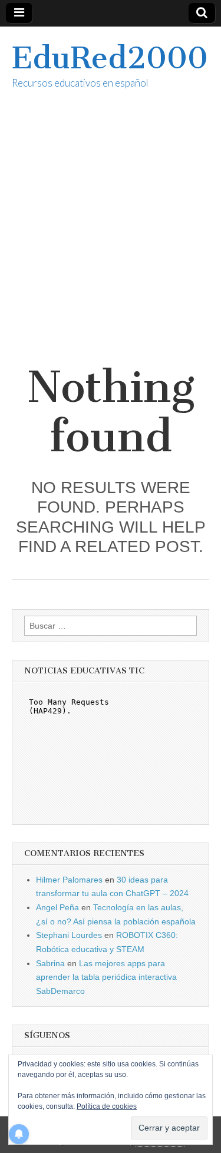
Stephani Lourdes (69, 935)
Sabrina (50, 963)
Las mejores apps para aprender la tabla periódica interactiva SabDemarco (106, 977)
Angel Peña (57, 907)
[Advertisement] (110, 240)
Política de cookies (107, 1106)
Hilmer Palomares (69, 879)
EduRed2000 (110, 58)
